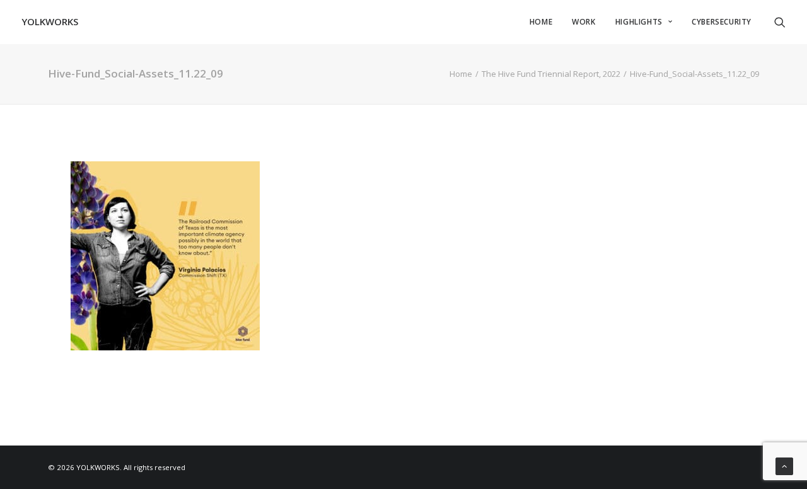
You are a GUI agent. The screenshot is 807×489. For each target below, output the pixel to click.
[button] (780, 21)
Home (461, 73)
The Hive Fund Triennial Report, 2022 (551, 73)
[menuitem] (541, 21)
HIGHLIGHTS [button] (639, 21)
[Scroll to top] (784, 465)
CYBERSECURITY (722, 21)
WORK (583, 21)
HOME (541, 21)
